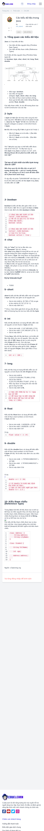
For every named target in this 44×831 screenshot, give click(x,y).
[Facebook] (4, 811)
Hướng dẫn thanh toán (10, 824)
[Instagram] (17, 811)
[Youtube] (8, 811)
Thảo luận (16, 11)
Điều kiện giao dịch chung (11, 827)
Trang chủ (5, 11)
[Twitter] (13, 811)
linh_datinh (19, 26)
